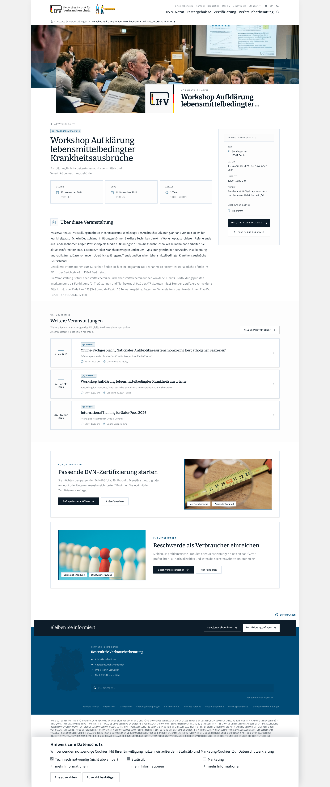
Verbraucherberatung (256, 12)
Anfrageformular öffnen (76, 501)
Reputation (213, 6)
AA (277, 5)
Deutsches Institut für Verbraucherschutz (81, 720)
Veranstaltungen (78, 21)
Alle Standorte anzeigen (258, 697)
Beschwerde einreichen (171, 569)
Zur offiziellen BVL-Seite (246, 222)
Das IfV (226, 6)
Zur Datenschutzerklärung (253, 751)
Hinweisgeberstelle (183, 6)
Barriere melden (91, 706)
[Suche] (278, 12)
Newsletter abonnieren (220, 627)
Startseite (59, 21)
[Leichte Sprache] (266, 6)
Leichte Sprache (192, 706)
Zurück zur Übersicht (251, 232)
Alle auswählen (66, 777)
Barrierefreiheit (172, 706)
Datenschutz (125, 706)
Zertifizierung (225, 12)
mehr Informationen (71, 766)
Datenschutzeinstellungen (266, 706)
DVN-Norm (175, 12)
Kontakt (200, 6)
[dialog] (165, 762)
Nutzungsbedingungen (148, 706)
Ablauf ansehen (115, 501)
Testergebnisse (199, 12)
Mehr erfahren (209, 569)
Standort (253, 6)
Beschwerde (239, 6)
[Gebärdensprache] (271, 6)
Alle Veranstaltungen (64, 124)
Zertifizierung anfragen (259, 627)
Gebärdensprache (214, 706)
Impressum (109, 706)
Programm (237, 210)
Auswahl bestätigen (101, 777)
